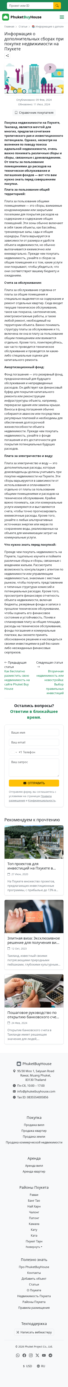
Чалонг (34, 1212)
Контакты (34, 1273)
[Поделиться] (7, 56)
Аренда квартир (34, 1171)
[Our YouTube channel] (44, 1355)
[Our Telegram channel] (50, 1355)
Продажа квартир (34, 1131)
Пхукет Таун (34, 1241)
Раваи (34, 1195)
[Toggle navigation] (62, 17)
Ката (34, 1235)
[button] (34, 1247)
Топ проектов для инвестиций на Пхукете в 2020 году (30, 868)
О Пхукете (34, 1290)
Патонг (34, 1218)
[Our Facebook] (24, 1355)
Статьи (23, 26)
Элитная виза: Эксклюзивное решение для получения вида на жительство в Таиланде (34, 942)
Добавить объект (34, 1279)
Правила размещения (34, 1308)
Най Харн (34, 1206)
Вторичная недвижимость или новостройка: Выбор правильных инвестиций (50, 682)
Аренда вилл (34, 1166)
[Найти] (57, 5)
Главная (9, 26)
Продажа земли (34, 1137)
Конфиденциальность (41, 800)
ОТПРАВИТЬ (36, 783)
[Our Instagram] (31, 1355)
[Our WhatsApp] (18, 1355)
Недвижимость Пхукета (34, 1296)
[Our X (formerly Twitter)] (37, 1355)
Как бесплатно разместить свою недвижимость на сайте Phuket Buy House (17, 680)
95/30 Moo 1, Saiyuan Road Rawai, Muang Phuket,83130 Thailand (35, 1075)
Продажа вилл (34, 1125)
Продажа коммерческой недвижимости (34, 1142)
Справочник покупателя (36, 113)
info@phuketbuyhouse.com (36, 1091)
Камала (34, 1224)
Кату (34, 1230)
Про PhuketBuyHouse (34, 1267)
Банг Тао (34, 1201)
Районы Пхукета (34, 1302)
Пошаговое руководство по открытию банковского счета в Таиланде (33, 1017)
